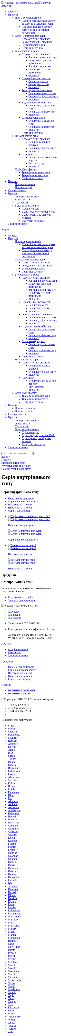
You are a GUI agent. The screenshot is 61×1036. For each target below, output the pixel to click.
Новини (12, 181)
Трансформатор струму (35, 175)
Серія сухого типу (38, 84)
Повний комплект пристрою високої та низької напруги (38, 22)
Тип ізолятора (36, 163)
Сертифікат (21, 202)
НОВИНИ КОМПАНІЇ (21, 690)
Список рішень (17, 190)
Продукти (7, 661)
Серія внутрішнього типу (43, 96)
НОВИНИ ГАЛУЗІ (19, 693)
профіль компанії (18, 649)
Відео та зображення (27, 205)
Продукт (13, 14)
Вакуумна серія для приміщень (39, 62)
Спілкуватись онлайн (20, 597)
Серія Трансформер (26, 169)
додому (12, 11)
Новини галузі (23, 187)
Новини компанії (25, 184)
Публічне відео (30, 208)
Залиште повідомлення (21, 600)
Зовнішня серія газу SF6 (42, 66)
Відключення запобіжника (37, 102)
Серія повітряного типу (42, 148)
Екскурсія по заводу (33, 220)
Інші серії (33, 75)
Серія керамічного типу (42, 111)
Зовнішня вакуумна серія (42, 57)
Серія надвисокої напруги (30, 35)
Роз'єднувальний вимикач (37, 41)
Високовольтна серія (27, 51)
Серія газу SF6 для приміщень (39, 71)
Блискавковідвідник (33, 44)
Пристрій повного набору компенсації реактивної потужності (37, 29)
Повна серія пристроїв (28, 17)
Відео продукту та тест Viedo (38, 211)
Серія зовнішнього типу (42, 93)
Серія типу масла (38, 81)
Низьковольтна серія (26, 135)
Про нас (12, 193)
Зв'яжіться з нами (18, 223)
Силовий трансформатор (36, 78)
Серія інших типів (32, 47)
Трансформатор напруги (36, 172)
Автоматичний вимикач (36, 38)
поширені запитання (27, 196)
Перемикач (28, 154)
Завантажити (22, 199)
